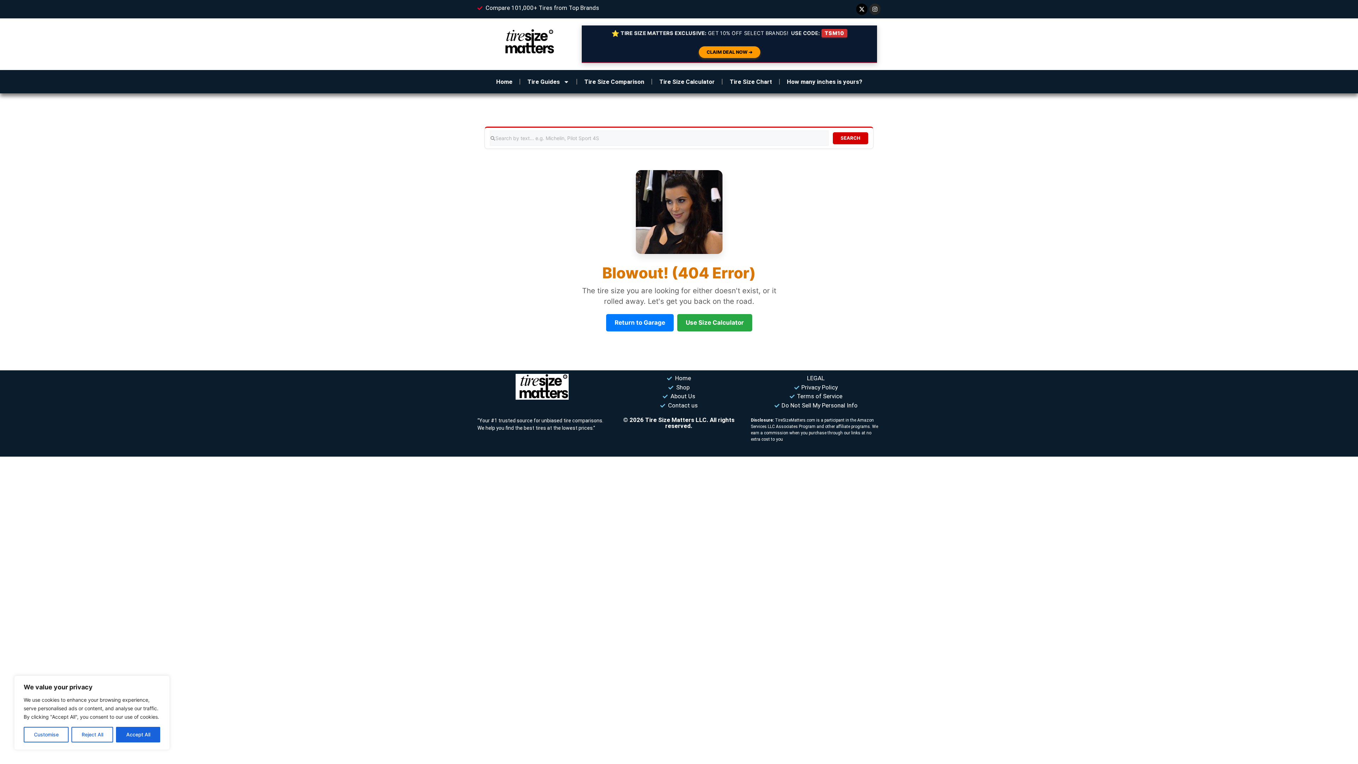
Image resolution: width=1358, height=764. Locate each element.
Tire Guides (543, 81)
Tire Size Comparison (614, 81)
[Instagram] (875, 9)
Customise (46, 734)
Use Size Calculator (715, 322)
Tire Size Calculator (687, 81)
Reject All (92, 734)
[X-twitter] (861, 9)
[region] (92, 713)
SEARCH (850, 138)
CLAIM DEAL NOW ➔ (730, 52)
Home (504, 81)
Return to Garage (640, 322)
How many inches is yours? (824, 81)
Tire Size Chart (751, 81)
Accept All (138, 734)
